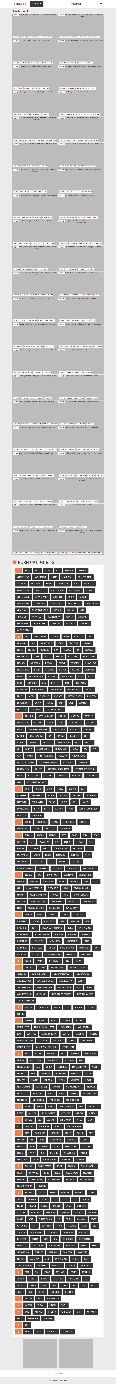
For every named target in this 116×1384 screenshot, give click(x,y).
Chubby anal (61, 749)
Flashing (34, 848)
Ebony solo (68, 822)
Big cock (21, 663)
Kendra (27, 114)
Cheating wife (78, 756)
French (67, 842)
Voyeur (28, 1305)
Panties (20, 1146)
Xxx (27, 1325)
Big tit (96, 217)
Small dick (57, 1265)
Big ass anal (23, 670)
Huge (96, 948)
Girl (19, 888)
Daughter (21, 795)
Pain (32, 1146)
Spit (34, 1226)
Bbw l (39, 527)
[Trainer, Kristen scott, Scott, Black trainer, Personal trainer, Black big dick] (35, 155)
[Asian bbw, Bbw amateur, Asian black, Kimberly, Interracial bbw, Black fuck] (81, 155)
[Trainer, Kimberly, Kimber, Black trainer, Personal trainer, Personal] (81, 361)
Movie (88, 1073)
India (67, 961)
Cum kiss (76, 775)
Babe (71, 703)
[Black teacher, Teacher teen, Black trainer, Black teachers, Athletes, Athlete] (81, 181)
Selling (35, 88)
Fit (16, 63)
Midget (95, 1067)
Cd (18, 749)
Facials (25, 320)
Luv (94, 320)
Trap (30, 1292)
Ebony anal (22, 828)
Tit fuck (17, 37)
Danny (85, 802)
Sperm (35, 1239)
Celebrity (74, 736)
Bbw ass (58, 696)
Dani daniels (37, 802)
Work (62, 269)
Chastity (47, 742)
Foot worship (61, 848)
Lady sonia (58, 1040)
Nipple (20, 1113)
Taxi (86, 1279)
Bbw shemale (74, 689)
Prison (84, 1153)
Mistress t (22, 1100)
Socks (20, 1219)
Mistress (21, 1073)
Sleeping (79, 1192)
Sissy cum (90, 63)
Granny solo (85, 875)
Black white (76, 320)
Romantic (33, 1173)
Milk (81, 1060)
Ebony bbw (65, 828)
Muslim (61, 1080)
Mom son (75, 1053)
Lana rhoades (83, 1027)
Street (75, 1259)
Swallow (64, 1212)
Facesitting (44, 842)
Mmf (33, 1073)
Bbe (75, 140)
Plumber (80, 1159)
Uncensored (53, 1298)
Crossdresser (75, 723)
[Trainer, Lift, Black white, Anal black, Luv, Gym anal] (81, 310)
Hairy (39, 914)
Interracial (18, 553)
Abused (69, 617)
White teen (95, 449)
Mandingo (45, 1073)
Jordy (80, 981)
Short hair (86, 1265)
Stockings (35, 1212)
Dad (83, 789)
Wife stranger (97, 553)
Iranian (39, 961)
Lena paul (31, 1034)
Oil (18, 1126)
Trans (47, 1272)
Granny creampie (34, 888)
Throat (41, 1292)
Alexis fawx (22, 623)
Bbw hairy (36, 709)
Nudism (92, 1113)
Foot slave (73, 868)
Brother (75, 670)
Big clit (62, 670)
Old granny (65, 1120)
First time (77, 848)
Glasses (21, 901)
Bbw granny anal (54, 709)
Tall (74, 1285)
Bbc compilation (65, 37)
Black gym (44, 63)
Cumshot (33, 742)
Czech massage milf (36, 782)
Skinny (44, 1199)
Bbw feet (55, 683)
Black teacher (64, 192)
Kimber (26, 295)
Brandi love (90, 663)
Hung (24, 37)
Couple (28, 749)
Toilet (73, 1272)
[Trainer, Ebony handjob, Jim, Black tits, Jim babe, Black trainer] (81, 103)
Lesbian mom (68, 1047)
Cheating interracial (28, 398)
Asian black (83, 166)
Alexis (49, 583)
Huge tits (21, 928)
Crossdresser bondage (58, 769)
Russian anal (37, 1179)
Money (49, 1067)
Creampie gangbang (48, 762)
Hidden (65, 914)
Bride (90, 676)
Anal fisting (40, 577)
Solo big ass (54, 1245)
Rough (60, 1166)
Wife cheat (90, 269)
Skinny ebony (72, 217)
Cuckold (63, 553)
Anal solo (35, 583)
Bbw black (18, 295)
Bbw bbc (52, 676)
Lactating (43, 1040)
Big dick (89, 689)
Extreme (83, 822)
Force (85, 835)
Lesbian (28, 1020)
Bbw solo (78, 636)
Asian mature (56, 603)
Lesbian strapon (49, 1034)
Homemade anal (53, 954)
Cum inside (62, 775)
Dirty (71, 809)
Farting (20, 848)
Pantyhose (40, 1133)
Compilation (23, 723)
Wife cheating (44, 553)
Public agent (56, 1140)
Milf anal (75, 1073)
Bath (61, 703)
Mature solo (35, 1060)
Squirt (92, 1192)
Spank (20, 1206)
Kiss (67, 1007)
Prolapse (71, 1140)
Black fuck (54, 424)
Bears (37, 670)
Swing (95, 1245)
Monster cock (72, 1100)
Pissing (80, 1133)
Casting (37, 723)
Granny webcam (37, 901)
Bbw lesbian (89, 656)
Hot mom (58, 934)
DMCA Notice (63, 1380)
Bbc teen (63, 475)
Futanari (76, 862)
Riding (57, 1173)
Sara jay (21, 1212)
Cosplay (75, 716)
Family (74, 835)
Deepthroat (37, 795)
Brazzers (73, 643)
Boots (48, 656)
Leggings (80, 1034)
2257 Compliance (53, 1380)
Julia (78, 987)
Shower (32, 1206)
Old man (50, 1120)
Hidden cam (79, 914)
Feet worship (89, 868)
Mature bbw (55, 1100)
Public (68, 1133)
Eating (36, 828)
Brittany (86, 449)
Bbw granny (40, 636)
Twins (93, 1285)
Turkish (44, 1279)
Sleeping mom (85, 1239)
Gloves (54, 895)
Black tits (88, 114)
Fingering (43, 868)
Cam (19, 756)
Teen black (33, 320)
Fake (52, 862)
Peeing (20, 1153)
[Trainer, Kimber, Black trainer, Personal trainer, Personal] (81, 387)
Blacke (95, 501)
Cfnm (60, 723)
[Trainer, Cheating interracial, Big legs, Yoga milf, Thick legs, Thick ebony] (35, 387)
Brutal (62, 663)
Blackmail (73, 656)
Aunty (71, 597)
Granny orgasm (81, 895)
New (81, 1106)
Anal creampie (84, 577)
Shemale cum (23, 1252)
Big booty (89, 670)
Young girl (52, 1331)
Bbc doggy (91, 475)
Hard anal (22, 948)
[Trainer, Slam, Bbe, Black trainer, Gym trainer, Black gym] (81, 129)
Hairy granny (23, 934)
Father (37, 855)
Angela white (57, 590)
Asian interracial (74, 295)
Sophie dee (22, 1245)
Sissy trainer (73, 63)
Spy (55, 1199)
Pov (91, 1133)
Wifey (79, 1312)
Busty (31, 696)
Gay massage (72, 908)
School (85, 1199)
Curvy (75, 749)
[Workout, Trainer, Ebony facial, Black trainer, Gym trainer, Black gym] (81, 78)
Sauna (69, 1219)
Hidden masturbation (52, 928)
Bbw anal (21, 643)
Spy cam (71, 1265)
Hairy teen (86, 954)
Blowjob (89, 650)
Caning (61, 736)
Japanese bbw (65, 981)
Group (61, 881)
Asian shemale (24, 630)
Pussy (84, 1140)
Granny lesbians (36, 908)
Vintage (41, 1305)
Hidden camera (42, 934)
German (20, 881)
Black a (83, 527)
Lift (69, 320)
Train (64, 1285)
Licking (72, 1040)
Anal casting (92, 603)
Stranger (53, 1252)
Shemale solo (45, 1219)
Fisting (40, 835)
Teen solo (58, 1279)
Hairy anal (75, 921)
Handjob (52, 914)
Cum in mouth (63, 742)
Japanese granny (44, 987)
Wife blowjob (49, 346)
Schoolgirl (68, 1239)
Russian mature (88, 1166)
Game (66, 888)
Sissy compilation (94, 37)
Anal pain (82, 617)
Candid (20, 742)
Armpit (89, 590)
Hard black (53, 449)
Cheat (20, 775)
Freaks (41, 243)
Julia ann (21, 974)
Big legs (40, 398)
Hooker (51, 948)
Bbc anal (49, 670)
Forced (28, 835)
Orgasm (28, 1120)
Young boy (67, 1331)
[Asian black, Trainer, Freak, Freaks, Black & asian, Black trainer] (35, 232)
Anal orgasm (74, 603)
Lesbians (79, 1020)
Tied (83, 1285)
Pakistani (86, 1146)
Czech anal (33, 775)
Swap (93, 1219)
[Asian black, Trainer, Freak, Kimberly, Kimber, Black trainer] (35, 490)
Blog (20, 4)
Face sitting (38, 862)
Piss (27, 1133)
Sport (84, 1226)
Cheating (88, 729)
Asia (82, 610)
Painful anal (71, 1146)
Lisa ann (66, 1020)
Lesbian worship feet (44, 1027)
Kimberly (92, 166)
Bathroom (22, 689)
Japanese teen (24, 994)
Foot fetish (22, 855)
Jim (81, 114)
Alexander (63, 527)
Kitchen (78, 1007)
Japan (42, 967)
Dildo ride (21, 815)
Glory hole (53, 888)
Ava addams (63, 583)
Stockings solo (24, 1265)
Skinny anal (36, 1232)
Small (68, 1206)
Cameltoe (83, 762)
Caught (20, 736)
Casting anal (43, 749)
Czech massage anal (37, 729)
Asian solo (89, 583)
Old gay (58, 1126)
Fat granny (22, 862)
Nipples (32, 1113)
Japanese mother (85, 994)
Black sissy (98, 346)
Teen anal (60, 1272)
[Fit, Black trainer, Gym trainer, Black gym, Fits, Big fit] (35, 52)
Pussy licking (49, 1159)
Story (59, 1226)
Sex (75, 1199)
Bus (33, 643)
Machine (56, 1087)
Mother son (38, 1100)
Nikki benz (65, 1113)
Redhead (21, 1179)
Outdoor (29, 1126)
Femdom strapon (25, 868)
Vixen (63, 1305)
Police (56, 1146)
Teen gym (90, 424)
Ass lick (70, 610)
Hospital (36, 954)
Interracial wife (71, 269)
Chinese (62, 716)
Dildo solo (37, 815)
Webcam (38, 1312)
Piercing (54, 1153)
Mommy (34, 1080)
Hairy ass (83, 948)
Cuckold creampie (25, 762)
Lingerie (93, 1034)
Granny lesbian (81, 888)
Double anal (23, 809)
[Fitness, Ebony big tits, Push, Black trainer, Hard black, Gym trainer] (35, 439)
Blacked (67, 650)
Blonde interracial (34, 37)
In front (41, 140)
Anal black (86, 320)
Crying (30, 756)
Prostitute (22, 1159)
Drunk (38, 789)
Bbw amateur (73, 166)
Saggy (44, 1206)
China (19, 729)
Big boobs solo (36, 676)
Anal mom (21, 610)
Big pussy (44, 696)
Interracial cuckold (21, 140)
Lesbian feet (23, 1027)
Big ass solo (46, 643)
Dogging (63, 795)
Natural (79, 1113)
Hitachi (28, 914)
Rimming (71, 1166)
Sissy (61, 346)
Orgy (90, 1120)
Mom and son (53, 1060)
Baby (37, 656)
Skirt (47, 1259)
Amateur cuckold (40, 610)
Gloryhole (48, 881)
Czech (50, 723)
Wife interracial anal (84, 553)
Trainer (81, 63)
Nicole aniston (66, 1106)
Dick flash (91, 795)
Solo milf (83, 1232)
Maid (38, 1067)
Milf (63, 1053)
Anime (54, 577)
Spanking (65, 1192)
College (38, 769)
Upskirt (28, 1298)
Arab (37, 570)
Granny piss (88, 901)
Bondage (45, 650)
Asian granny (41, 597)
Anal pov (84, 623)
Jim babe (96, 114)
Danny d (59, 809)
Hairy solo (49, 921)
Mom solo (37, 1093)
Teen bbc (17, 320)
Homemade (22, 921)
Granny (28, 875)
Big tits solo (23, 656)
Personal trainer (47, 295)
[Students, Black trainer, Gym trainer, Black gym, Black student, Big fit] (35, 361)
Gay (39, 875)
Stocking (72, 1226)
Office (79, 1120)
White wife (33, 140)
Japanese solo (24, 981)
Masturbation (23, 1067)
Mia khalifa (61, 1073)
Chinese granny (45, 756)
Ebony (28, 822)
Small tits (82, 1252)
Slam (69, 140)
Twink (44, 1285)
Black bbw (18, 475)
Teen (27, 1272)
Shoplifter (68, 1232)
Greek (19, 908)
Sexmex (20, 1259)
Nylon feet (94, 1106)
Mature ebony (36, 114)
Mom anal (62, 1067)
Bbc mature (73, 243)
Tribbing (69, 1292)
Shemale (29, 1192)
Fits (51, 63)
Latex (53, 1020)
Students (17, 372)
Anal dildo (40, 590)
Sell (21, 88)
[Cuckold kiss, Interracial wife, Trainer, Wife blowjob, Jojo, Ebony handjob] (35, 336)
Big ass (55, 636)
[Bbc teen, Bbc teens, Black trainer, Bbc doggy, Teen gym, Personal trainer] (81, 465)
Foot (96, 835)
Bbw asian (63, 295)
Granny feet (56, 901)
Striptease (52, 1232)
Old (39, 1120)
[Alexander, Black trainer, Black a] (81, 516)
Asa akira (70, 623)
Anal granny (75, 590)
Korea (57, 1007)
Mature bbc (64, 243)
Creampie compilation (85, 769)
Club (19, 782)
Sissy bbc (75, 37)
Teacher (86, 1272)
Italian (78, 961)
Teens (33, 1285)
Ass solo (21, 583)
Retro (46, 1173)
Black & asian (49, 243)
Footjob (21, 842)
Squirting (46, 1226)
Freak (34, 243)
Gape (66, 895)
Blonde (50, 703)
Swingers (50, 1212)
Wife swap (66, 1312)
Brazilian (21, 709)
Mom (27, 1053)
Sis (58, 1219)
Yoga (39, 1331)
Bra (44, 683)
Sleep (52, 1192)
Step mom (81, 1206)
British (59, 656)
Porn (35, 1159)
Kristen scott (26, 166)
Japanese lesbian (78, 967)
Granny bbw (54, 908)
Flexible (63, 862)
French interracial (21, 192)
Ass (57, 570)
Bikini (67, 683)
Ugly (40, 1298)
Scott (34, 166)
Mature (38, 1053)
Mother (20, 1060)
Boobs (20, 676)
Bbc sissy (83, 37)
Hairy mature (85, 928)
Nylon (40, 1106)
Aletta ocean (23, 597)
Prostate (43, 1146)
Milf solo (69, 1060)
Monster (75, 1080)
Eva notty (49, 828)
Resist (89, 217)
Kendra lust (18, 114)
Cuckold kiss (19, 346)
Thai (37, 1272)
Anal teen (58, 597)
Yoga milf (48, 398)
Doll (75, 802)
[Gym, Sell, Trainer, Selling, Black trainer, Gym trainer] (35, 78)
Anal (27, 570)
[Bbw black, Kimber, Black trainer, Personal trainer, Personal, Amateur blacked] (35, 284)
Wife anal (71, 553)
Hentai (36, 921)
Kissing (91, 1007)
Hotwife (72, 934)
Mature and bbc (96, 243)
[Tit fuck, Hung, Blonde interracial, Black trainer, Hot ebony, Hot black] (35, 26)
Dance (51, 795)
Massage (51, 1053)
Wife (27, 1312)
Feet (64, 835)
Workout (63, 88)
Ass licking (39, 603)
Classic (88, 742)
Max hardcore (89, 1093)
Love (19, 1034)
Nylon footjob (48, 1113)
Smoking (92, 1212)
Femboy (80, 842)
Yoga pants (34, 553)
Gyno (95, 881)
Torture (21, 1285)
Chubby (91, 723)
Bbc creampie (23, 703)
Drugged (76, 795)
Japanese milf (64, 987)
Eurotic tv (41, 822)
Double (63, 802)
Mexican (91, 1087)
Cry (85, 749)
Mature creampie (74, 1087)
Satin (86, 1259)
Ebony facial (80, 88)
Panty (31, 1153)
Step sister (38, 1245)
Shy (55, 1239)
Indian (28, 961)
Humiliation (38, 941)
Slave (65, 1199)
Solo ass (81, 1219)
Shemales (41, 1265)
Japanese (29, 967)
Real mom (70, 1179)
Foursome (57, 868)
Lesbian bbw (65, 1027)
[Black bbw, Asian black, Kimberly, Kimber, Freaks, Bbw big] (35, 465)
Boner (79, 449)
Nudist (28, 1106)
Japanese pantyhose (61, 994)
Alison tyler (39, 623)
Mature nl (48, 1080)
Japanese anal (83, 974)
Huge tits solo (67, 948)
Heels (86, 941)
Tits (54, 1285)
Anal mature (23, 603)
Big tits (31, 650)
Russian (28, 1166)
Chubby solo (59, 729)
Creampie (89, 716)
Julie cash (41, 994)
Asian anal (67, 577)
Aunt (76, 583)
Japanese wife (23, 987)
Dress (47, 809)
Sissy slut (63, 63)
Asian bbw (63, 166)
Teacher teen (76, 192)
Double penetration (88, 809)
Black (20, 650)
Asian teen (37, 617)
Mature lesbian (79, 1067)
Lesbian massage (25, 1040)
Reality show (26, 424)
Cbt (85, 736)
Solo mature (61, 1259)
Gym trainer (34, 63)
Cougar (48, 775)
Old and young (74, 1126)
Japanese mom (57, 967)
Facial (46, 848)
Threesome (74, 1279)
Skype (83, 1245)
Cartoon (74, 729)
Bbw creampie (38, 689)
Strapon (32, 1199)
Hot (87, 921)
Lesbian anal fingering (45, 1047)
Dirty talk (21, 802)
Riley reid (87, 1173)
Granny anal (52, 875)
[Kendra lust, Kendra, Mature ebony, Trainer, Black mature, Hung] (35, 103)
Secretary (34, 1259)
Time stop (54, 1292)
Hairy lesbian (72, 941)
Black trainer (47, 37)
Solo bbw (67, 1252)
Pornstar (66, 1159)
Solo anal (70, 1245)
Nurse (51, 1106)
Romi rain (41, 1186)
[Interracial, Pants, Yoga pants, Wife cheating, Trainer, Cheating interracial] (35, 542)
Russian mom (72, 1173)
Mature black (84, 243)
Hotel (70, 928)
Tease (20, 1292)
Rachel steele (44, 1166)
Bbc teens (72, 475)
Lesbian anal (87, 1040)
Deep (36, 809)
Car (50, 736)
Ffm (90, 842)
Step (95, 1226)
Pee (31, 1140)
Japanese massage (61, 974)
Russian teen (86, 1179)
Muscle (88, 1080)
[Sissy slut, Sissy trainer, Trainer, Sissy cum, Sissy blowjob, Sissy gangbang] (81, 52)
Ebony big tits (26, 449)
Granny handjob (38, 895)
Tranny (20, 1279)
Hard (62, 921)
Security (79, 1212)
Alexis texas (23, 577)
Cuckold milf (51, 140)
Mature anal (90, 1053)
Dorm (27, 789)
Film (89, 848)
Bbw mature (67, 676)
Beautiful (75, 663)
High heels (37, 948)
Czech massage (46, 716)
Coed (30, 192)
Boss (19, 683)
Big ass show (37, 424)
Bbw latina (81, 683)
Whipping (91, 1312)
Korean (28, 1007)
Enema (55, 822)
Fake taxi (75, 855)
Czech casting (36, 736)
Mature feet (41, 1087)
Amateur (69, 570)
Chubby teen (23, 769)
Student (21, 1232)
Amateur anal (23, 590)
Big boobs (35, 663)
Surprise (39, 1252)
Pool (42, 1153)
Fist (57, 842)
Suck (46, 1239)
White (20, 1318)
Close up (63, 756)
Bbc (90, 636)
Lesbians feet (23, 1047)
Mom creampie (23, 1087)
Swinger (56, 1206)
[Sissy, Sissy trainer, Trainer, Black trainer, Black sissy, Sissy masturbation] (81, 336)
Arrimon (82, 570)
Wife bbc (52, 1312)
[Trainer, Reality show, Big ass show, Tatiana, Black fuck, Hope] (35, 413)
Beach (60, 643)
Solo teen (21, 1239)
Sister (42, 1192)
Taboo (32, 1279)
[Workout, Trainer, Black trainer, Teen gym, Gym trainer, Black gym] (81, 413)
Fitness (17, 449)
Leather (66, 1034)
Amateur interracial (21, 527)
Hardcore (21, 954)
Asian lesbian (54, 617)
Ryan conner (54, 1179)
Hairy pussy (54, 941)
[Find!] (101, 4)
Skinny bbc (82, 217)
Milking (73, 1093)
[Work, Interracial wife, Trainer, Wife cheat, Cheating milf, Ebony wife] (81, 258)
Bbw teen (91, 696)
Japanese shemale (45, 981)
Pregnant (55, 1133)
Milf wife (17, 217)
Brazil (20, 696)
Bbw (84, 295)
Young (28, 1331)
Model (62, 1093)
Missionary (63, 449)
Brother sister (75, 696)
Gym (16, 88)
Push (34, 449)
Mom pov (21, 1080)
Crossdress (91, 775)
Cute (77, 742)
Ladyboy (42, 1020)
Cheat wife (37, 217)
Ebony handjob (72, 114)
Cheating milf (27, 217)
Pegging (20, 1140)
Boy (56, 650)
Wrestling (33, 1318)
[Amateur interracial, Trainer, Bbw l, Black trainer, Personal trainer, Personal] (35, 516)
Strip (31, 1219)
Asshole (57, 610)
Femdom (53, 835)
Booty (38, 703)
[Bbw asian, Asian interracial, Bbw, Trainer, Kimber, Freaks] (81, 284)
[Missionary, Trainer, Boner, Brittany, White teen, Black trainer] (81, 439)
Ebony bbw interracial (29, 269)
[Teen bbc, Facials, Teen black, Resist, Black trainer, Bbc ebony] (35, 310)
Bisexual (49, 663)
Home (33, 928)
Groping (21, 895)
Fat (31, 842)
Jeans (89, 987)
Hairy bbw (70, 954)
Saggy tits (22, 1226)
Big (78, 650)
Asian (47, 570)
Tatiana (45, 424)
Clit (94, 749)
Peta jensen (69, 1153)
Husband (85, 934)
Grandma (74, 881)
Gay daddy (72, 901)
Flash (48, 855)
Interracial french (41, 192)
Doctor (72, 789)
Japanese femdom (25, 1001)
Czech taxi (68, 762)
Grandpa (34, 881)
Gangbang (68, 875)
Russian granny (24, 1186)
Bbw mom (83, 703)
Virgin (53, 1305)
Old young (44, 1126)
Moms (50, 1093)
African (83, 597)
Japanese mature (39, 974)
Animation (22, 617)
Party (41, 1140)
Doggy (52, 802)
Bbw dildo (32, 683)
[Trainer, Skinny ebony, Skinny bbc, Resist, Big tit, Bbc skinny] (81, 207)
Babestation (56, 689)
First (87, 855)
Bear (80, 676)
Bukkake (87, 643)
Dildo (49, 789)
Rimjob (20, 1173)
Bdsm (66, 636)
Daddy (60, 789)
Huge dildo (22, 941)
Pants (26, 553)
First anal (61, 855)
